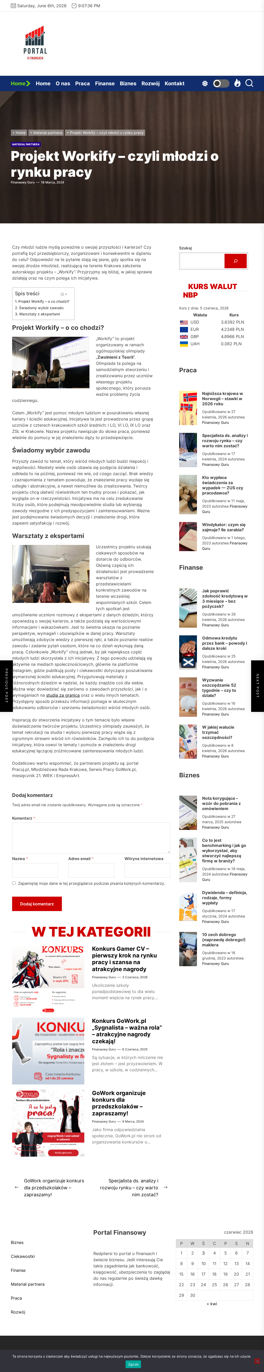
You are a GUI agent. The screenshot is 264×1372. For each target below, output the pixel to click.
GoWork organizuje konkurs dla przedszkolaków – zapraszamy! (119, 1103)
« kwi (212, 1303)
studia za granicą (63, 695)
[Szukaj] (236, 261)
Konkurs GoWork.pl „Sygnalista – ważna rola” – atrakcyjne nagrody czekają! (127, 1031)
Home (18, 83)
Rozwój (151, 83)
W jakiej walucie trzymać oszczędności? (218, 732)
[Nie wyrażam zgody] (257, 1361)
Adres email (81, 858)
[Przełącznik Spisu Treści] (63, 294)
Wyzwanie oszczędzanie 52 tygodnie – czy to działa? (219, 687)
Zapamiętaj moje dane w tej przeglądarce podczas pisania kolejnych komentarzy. (91, 883)
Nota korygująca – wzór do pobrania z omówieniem (221, 803)
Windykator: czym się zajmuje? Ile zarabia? (224, 527)
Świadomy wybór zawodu (41, 308)
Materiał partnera (25, 144)
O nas (63, 83)
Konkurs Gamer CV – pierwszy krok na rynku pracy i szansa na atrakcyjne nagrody (124, 958)
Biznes (128, 83)
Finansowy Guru (23, 182)
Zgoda (133, 1364)
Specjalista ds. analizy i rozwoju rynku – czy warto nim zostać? (225, 440)
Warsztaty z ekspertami (39, 314)
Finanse (105, 83)
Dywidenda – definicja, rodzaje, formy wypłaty (224, 897)
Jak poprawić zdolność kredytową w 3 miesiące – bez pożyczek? (225, 598)
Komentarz (23, 818)
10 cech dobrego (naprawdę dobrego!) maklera (224, 939)
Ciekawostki (23, 1256)
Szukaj (185, 248)
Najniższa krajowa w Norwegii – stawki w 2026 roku (222, 398)
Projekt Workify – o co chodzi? (43, 301)
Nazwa (20, 858)
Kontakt (175, 83)
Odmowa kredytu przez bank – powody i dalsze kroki (224, 643)
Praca (82, 83)
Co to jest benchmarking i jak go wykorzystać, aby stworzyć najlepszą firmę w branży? (224, 850)
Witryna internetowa (144, 858)
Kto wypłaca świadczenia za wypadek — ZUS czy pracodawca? (222, 485)
